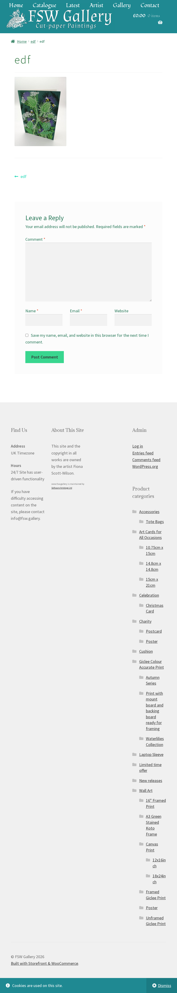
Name (31, 310)
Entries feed (142, 453)
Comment (35, 239)
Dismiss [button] (164, 985)
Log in (137, 446)
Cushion (146, 651)
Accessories (149, 511)
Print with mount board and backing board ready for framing (154, 711)
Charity (145, 621)
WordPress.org (145, 466)
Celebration (149, 595)
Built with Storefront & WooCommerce (44, 963)
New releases (150, 780)
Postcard (154, 631)
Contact (150, 5)
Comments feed (146, 459)
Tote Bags (155, 521)
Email (76, 310)
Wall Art (146, 790)
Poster (152, 641)
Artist (96, 5)
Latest (73, 5)
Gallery (122, 5)
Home (16, 5)
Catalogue (44, 5)
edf (33, 41)
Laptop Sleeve (151, 754)
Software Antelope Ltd (61, 487)
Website (121, 310)
